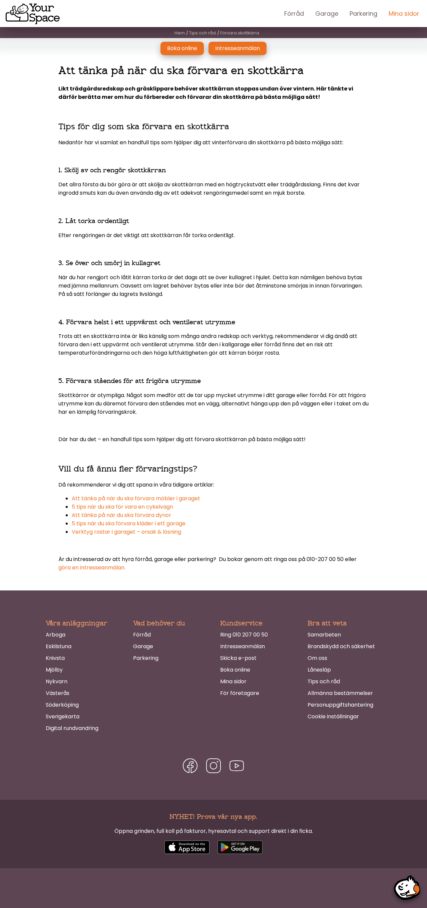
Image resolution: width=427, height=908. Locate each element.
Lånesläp (319, 670)
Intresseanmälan (237, 48)
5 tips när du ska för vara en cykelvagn (122, 507)
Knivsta (55, 658)
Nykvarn (56, 681)
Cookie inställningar (333, 716)
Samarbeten (324, 635)
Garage (326, 13)
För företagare (239, 693)
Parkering (363, 13)
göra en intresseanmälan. (91, 567)
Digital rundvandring (72, 728)
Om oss (317, 658)
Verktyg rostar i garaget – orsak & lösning (126, 532)
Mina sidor (404, 13)
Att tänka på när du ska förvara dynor (121, 515)
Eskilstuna (58, 646)
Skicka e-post (238, 658)
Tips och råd (324, 681)
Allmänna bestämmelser (340, 693)
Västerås (57, 693)
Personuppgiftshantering (340, 705)
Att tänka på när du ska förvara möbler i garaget (136, 498)
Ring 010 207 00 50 (244, 635)
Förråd (294, 13)
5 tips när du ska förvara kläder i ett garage (128, 523)
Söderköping (62, 705)
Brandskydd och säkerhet (341, 646)
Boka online (182, 48)
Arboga (55, 635)
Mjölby (54, 670)
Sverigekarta (62, 716)
